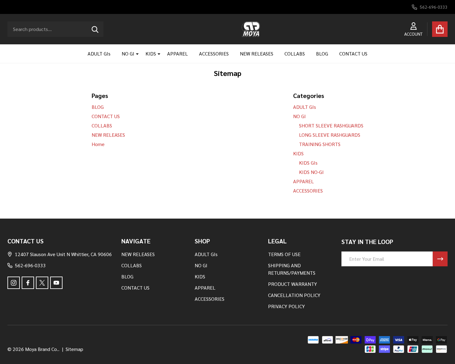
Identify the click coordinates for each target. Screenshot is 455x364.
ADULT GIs (99, 53)
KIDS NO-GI (311, 172)
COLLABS (294, 53)
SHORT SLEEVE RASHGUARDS (331, 125)
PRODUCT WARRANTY (292, 284)
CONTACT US (353, 53)
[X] (42, 282)
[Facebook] (27, 282)
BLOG (322, 53)
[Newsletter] (440, 258)
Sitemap (74, 349)
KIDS (150, 53)
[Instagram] (13, 282)
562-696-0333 (30, 265)
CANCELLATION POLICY (294, 295)
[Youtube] (56, 282)
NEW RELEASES (256, 53)
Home (98, 144)
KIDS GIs (308, 162)
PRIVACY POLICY (286, 306)
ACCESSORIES (214, 53)
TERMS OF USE (284, 254)
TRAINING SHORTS (319, 144)
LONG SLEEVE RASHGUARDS (329, 134)
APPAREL (177, 53)
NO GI (128, 53)
